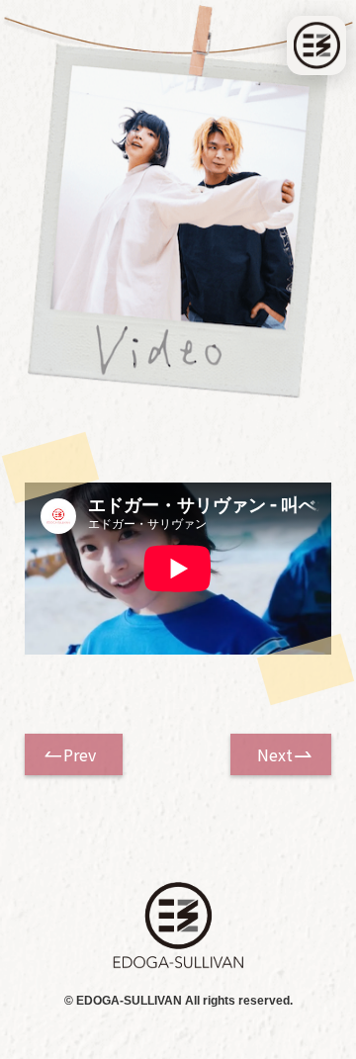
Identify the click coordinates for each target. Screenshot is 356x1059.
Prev (79, 754)
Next (275, 754)
